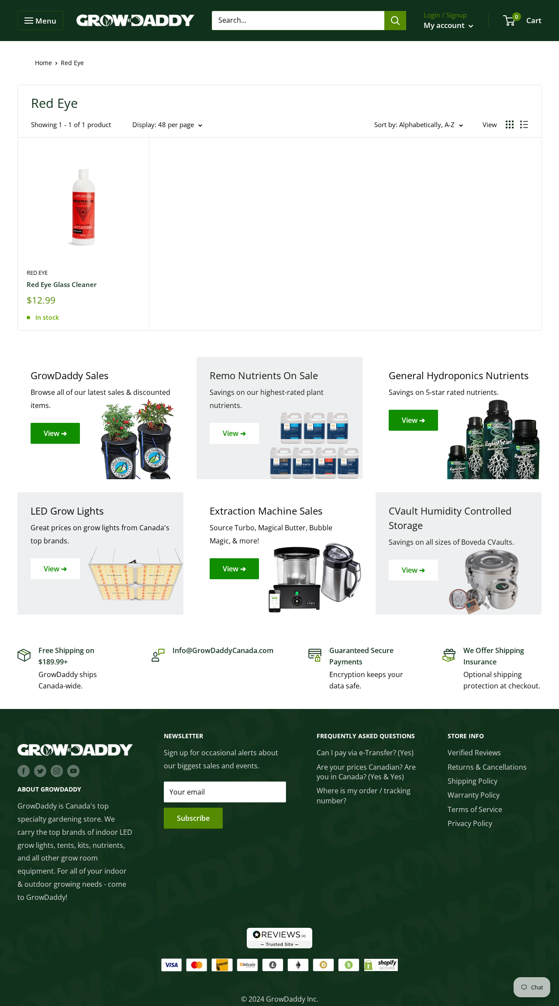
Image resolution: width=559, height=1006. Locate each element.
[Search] (395, 20)
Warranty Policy (474, 795)
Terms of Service (475, 809)
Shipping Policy (472, 781)
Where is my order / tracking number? (364, 795)
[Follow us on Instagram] (57, 770)
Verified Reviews (474, 752)
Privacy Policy (470, 823)
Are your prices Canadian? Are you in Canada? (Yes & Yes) (366, 771)
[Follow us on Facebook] (23, 770)
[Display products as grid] (510, 124)
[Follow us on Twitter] (40, 770)
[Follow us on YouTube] (73, 770)
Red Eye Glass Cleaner (62, 284)
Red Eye (37, 273)
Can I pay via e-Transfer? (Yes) (365, 752)
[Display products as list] (524, 124)
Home (43, 63)
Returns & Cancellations (487, 767)
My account (445, 25)
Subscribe (193, 818)
